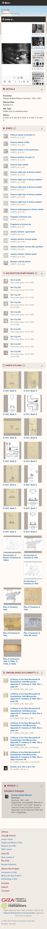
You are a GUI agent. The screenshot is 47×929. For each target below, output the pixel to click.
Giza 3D (5, 853)
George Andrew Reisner (21, 795)
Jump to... (9, 19)
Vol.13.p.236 (15, 287)
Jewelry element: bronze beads (23, 239)
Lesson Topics (7, 839)
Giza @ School (8, 835)
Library (4, 832)
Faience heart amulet (19, 164)
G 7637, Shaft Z (9, 531)
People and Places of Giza (11, 842)
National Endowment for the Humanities (19, 913)
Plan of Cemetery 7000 (10, 608)
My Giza (5, 860)
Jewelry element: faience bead (23, 254)
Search (4, 887)
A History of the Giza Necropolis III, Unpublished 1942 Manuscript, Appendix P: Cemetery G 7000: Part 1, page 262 (26, 697)
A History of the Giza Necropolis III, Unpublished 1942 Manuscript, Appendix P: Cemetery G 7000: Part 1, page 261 (26, 683)
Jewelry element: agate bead (22, 231)
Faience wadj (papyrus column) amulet (27, 209)
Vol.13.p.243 (15, 336)
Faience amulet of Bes (19, 142)
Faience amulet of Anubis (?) (22, 135)
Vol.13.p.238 (15, 302)
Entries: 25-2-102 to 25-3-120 (22, 766)
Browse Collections (8, 864)
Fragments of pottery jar (20, 224)
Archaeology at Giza (9, 879)
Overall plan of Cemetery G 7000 (31, 582)
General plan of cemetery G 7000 (31, 556)
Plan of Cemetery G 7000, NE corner (32, 634)
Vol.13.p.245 (15, 344)
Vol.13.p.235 (15, 280)
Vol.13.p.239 (15, 312)
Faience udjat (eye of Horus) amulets (26, 179)
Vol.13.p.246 (15, 351)
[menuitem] (23, 857)
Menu (7, 3)
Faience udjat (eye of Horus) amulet (25, 172)
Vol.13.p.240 (15, 319)
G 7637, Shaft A (9, 390)
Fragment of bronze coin (20, 216)
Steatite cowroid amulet (20, 261)
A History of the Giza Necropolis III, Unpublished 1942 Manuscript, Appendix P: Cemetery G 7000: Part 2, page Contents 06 (26, 741)
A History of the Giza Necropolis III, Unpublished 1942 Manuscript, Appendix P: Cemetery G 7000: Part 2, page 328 (26, 727)
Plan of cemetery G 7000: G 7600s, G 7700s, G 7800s (11, 661)
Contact (5, 891)
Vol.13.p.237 (15, 294)
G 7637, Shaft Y (9, 508)
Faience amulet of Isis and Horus (24, 149)
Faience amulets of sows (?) (22, 157)
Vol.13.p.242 (15, 329)
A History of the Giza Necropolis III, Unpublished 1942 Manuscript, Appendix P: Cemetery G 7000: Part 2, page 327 (26, 712)
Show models (6, 857)
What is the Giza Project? (11, 875)
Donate (5, 883)
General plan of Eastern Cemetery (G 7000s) (12, 557)
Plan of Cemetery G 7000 (32, 608)
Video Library (6, 849)
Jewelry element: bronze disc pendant (26, 246)
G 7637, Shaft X (30, 461)
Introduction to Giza (9, 872)
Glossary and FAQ (8, 846)
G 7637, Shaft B (9, 437)
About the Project (10, 869)
